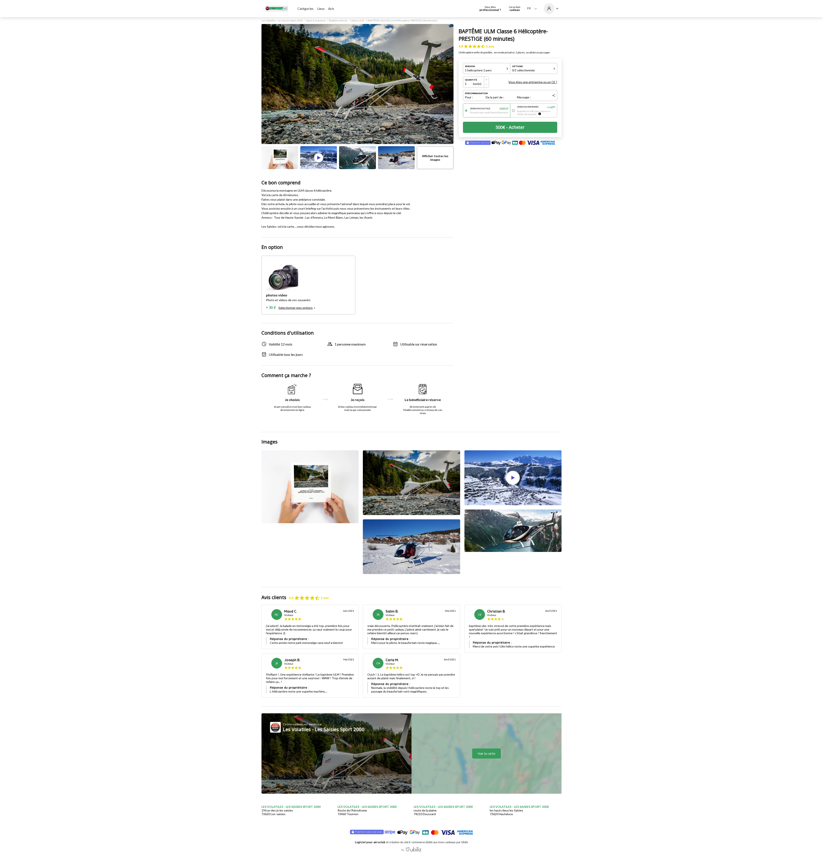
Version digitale (489, 108)
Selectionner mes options (295, 308)
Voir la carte (486, 753)
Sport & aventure (316, 20)
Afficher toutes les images (435, 157)
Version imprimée (536, 107)
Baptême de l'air (338, 20)
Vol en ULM (357, 20)
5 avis (490, 46)
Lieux (321, 9)
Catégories (305, 9)
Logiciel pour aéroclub (370, 842)
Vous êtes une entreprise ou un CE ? (532, 82)
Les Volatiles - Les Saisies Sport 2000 (282, 20)
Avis (331, 9)
